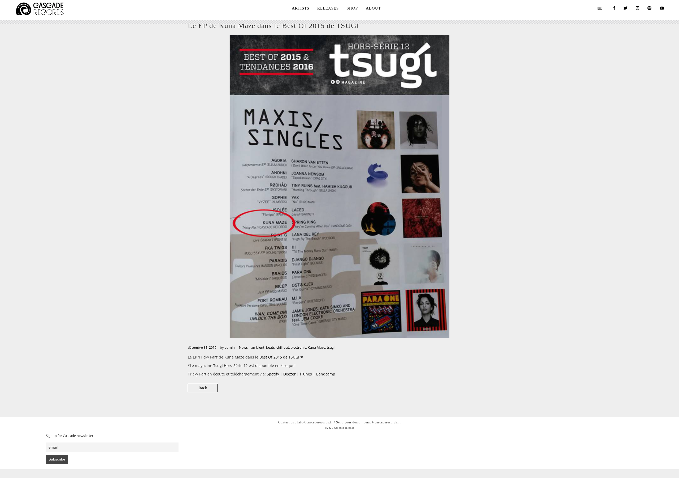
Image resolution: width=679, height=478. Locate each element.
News (243, 347)
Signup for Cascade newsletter (69, 435)
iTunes (306, 374)
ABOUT (373, 8)
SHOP (352, 8)
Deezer (289, 374)
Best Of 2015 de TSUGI (279, 357)
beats (270, 347)
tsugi (330, 347)
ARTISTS (300, 8)
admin (230, 347)
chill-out (282, 347)
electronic (298, 347)
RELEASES (328, 8)
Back (203, 387)
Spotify (273, 374)
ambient (257, 347)
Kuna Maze (316, 347)
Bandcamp (325, 374)
